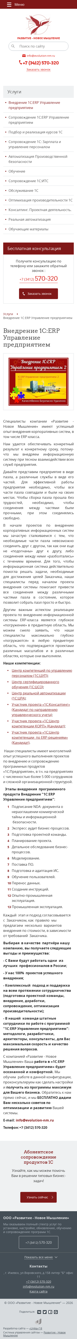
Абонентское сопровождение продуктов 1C (38, 1157)
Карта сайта (38, 1291)
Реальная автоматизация (30, 219)
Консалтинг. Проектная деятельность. (40, 209)
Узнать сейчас (37, 1197)
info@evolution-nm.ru (35, 1120)
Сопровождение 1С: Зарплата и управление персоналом (35, 144)
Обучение (17, 171)
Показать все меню (38, 1257)
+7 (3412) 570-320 (38, 1281)
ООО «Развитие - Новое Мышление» (36, 1217)
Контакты (38, 1266)
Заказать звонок (38, 69)
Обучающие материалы (28, 229)
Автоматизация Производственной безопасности (38, 159)
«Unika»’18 (35, 1328)
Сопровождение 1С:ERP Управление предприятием (39, 120)
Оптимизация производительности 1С (41, 200)
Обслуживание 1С (23, 190)
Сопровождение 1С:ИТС (28, 181)
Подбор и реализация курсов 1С (35, 132)
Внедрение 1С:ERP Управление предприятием (34, 105)
